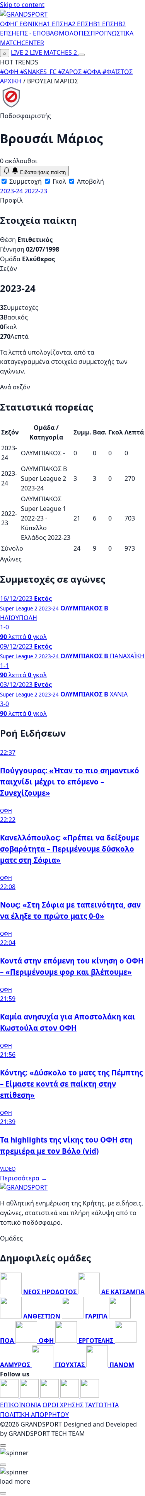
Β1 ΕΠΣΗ (105, 24)
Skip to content (22, 4)
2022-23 (35, 191)
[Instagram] (30, 1395)
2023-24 (12, 191)
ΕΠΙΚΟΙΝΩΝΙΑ (20, 1405)
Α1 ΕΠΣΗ (55, 24)
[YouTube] (50, 1395)
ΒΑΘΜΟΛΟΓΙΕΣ (68, 33)
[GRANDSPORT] (24, 14)
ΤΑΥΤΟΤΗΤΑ (102, 1405)
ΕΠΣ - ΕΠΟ (31, 33)
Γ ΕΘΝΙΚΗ (29, 24)
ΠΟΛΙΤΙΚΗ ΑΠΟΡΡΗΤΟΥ (34, 1414)
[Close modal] (3, 1445)
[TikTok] (89, 1395)
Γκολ (58, 181)
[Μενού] (81, 55)
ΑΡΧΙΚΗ (11, 81)
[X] (70, 1395)
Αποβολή (89, 181)
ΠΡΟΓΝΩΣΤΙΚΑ (111, 33)
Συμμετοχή (25, 181)
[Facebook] (10, 1395)
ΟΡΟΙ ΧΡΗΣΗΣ (63, 1405)
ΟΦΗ (7, 24)
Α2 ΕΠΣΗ (80, 24)
